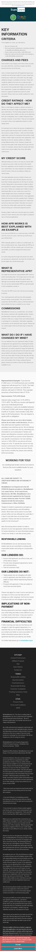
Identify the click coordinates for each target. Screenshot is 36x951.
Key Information (18, 680)
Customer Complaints (18, 689)
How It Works (18, 667)
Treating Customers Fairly (18, 692)
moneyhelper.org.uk (20, 5)
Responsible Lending (18, 677)
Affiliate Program (18, 661)
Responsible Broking (18, 686)
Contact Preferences (18, 658)
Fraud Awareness (18, 683)
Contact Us (18, 670)
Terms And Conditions (18, 705)
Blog (18, 695)
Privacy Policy (18, 702)
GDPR (18, 708)
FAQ (18, 664)
